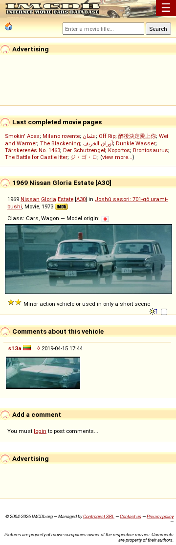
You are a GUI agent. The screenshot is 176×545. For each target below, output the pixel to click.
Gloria (48, 199)
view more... (117, 157)
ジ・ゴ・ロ (83, 157)
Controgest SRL (98, 516)
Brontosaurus (150, 150)
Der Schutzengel (84, 150)
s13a (15, 348)
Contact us (130, 516)
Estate (65, 199)
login (40, 431)
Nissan (30, 199)
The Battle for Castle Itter (36, 157)
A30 (81, 199)
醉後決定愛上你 (137, 136)
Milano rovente (61, 136)
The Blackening (60, 143)
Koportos (119, 150)
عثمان (89, 136)
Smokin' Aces (22, 136)
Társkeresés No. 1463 (32, 150)
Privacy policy (160, 516)
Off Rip (107, 136)
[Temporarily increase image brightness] (154, 310)
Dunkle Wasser (135, 143)
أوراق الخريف (98, 143)
